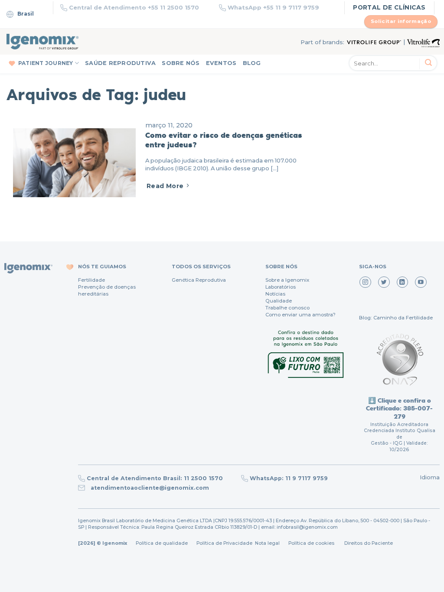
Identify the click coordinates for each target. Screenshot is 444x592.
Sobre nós (180, 63)
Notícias (275, 294)
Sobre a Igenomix (287, 280)
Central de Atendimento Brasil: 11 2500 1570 (155, 478)
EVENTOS (221, 63)
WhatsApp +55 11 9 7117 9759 (273, 7)
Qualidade (278, 301)
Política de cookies (311, 543)
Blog (252, 63)
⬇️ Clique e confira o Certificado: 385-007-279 (399, 408)
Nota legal (267, 543)
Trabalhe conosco (287, 308)
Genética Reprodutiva (199, 280)
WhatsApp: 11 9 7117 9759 (289, 478)
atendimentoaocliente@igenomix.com (149, 488)
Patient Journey (45, 63)
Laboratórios (280, 287)
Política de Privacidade (224, 543)
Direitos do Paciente (368, 543)
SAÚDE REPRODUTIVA (120, 63)
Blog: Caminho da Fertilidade (396, 318)
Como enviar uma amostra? (300, 315)
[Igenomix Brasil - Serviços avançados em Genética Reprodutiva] (42, 41)
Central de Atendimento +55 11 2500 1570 (134, 7)
